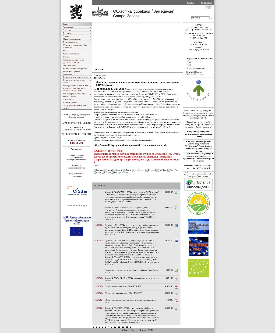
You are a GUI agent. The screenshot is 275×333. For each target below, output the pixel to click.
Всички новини (100, 75)
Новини (97, 165)
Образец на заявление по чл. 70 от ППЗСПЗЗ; (123, 286)
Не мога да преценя (196, 68)
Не (190, 65)
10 (115, 327)
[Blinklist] (106, 173)
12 (123, 327)
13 (127, 327)
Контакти (190, 2)
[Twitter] (108, 170)
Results (199, 72)
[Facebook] (99, 170)
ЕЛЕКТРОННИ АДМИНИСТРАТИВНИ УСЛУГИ (76, 128)
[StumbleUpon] (138, 170)
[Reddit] (97, 173)
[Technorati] (150, 170)
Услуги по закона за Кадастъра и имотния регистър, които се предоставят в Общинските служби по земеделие (198, 157)
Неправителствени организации (76, 174)
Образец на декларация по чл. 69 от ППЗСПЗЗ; (123, 293)
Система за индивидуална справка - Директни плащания (77, 115)
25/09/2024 (99, 278)
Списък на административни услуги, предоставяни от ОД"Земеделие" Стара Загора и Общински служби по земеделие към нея (198, 146)
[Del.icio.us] (161, 170)
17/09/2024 (99, 308)
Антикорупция (76, 149)
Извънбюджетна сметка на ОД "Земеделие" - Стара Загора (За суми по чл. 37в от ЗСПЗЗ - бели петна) (198, 124)
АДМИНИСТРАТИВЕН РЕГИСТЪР (76, 134)
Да (190, 62)
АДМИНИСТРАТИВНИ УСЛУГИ (76, 123)
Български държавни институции (76, 166)
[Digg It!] (127, 170)
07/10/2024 (99, 240)
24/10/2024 (99, 225)
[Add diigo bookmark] (120, 173)
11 (119, 327)
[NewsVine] (172, 170)
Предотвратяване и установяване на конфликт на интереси (76, 157)
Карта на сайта (206, 2)
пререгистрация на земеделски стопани (198, 135)
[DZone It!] (117, 170)
